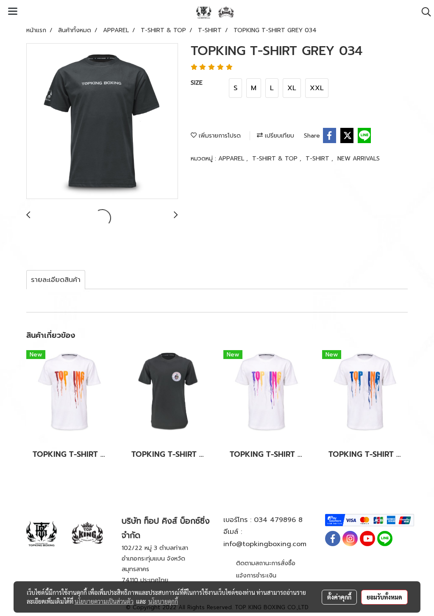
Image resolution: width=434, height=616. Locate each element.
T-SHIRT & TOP (276, 158)
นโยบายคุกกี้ (163, 601)
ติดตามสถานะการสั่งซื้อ (265, 563)
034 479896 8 (278, 520)
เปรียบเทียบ (278, 135)
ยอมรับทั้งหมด (384, 597)
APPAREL (232, 158)
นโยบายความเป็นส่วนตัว (104, 601)
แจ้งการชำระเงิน (256, 575)
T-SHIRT (318, 158)
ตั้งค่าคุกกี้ (339, 597)
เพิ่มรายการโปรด (219, 135)
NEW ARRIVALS (358, 158)
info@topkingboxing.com (264, 544)
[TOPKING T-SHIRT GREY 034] (102, 121)
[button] (423, 12)
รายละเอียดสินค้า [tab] (56, 280)
